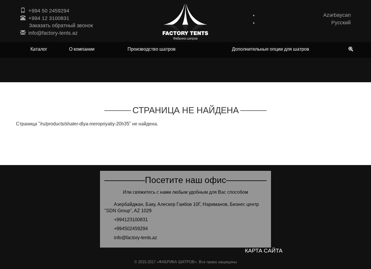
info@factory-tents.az (53, 33)
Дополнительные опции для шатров (270, 49)
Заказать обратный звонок (61, 25)
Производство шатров (152, 49)
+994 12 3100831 (48, 18)
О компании (81, 49)
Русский (341, 22)
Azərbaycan (337, 15)
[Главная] (185, 21)
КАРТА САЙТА (264, 251)
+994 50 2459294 (48, 11)
